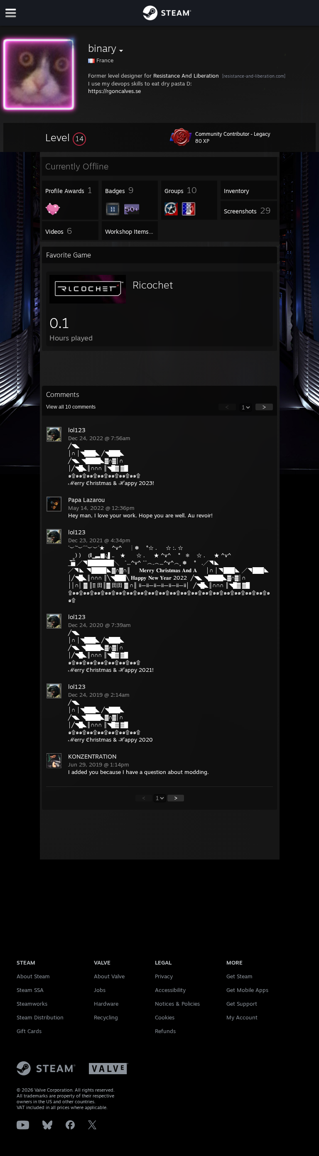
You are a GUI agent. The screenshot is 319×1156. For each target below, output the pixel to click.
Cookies (164, 1017)
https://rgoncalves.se (114, 91)
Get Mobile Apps (247, 990)
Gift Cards (29, 1031)
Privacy (164, 976)
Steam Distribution (40, 1017)
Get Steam (239, 976)
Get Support (241, 1003)
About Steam (33, 976)
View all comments (71, 407)
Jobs (100, 990)
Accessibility (170, 990)
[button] (65, 137)
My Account (242, 1017)
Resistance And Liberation (186, 75)
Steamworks (32, 1003)
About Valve (109, 976)
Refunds (165, 1031)
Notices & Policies (177, 1003)
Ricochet (153, 285)
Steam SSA (30, 990)
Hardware (106, 1003)
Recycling (106, 1017)
